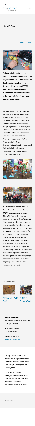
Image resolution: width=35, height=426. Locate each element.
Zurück (21, 43)
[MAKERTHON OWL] (9, 289)
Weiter (28, 43)
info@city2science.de (12, 339)
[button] (4, 294)
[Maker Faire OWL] (26, 289)
